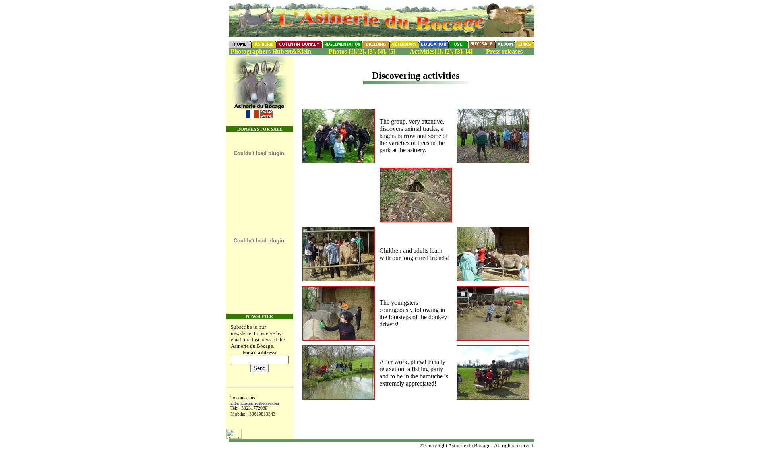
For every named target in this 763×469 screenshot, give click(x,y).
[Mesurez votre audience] (234, 436)
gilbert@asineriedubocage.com (254, 403)
